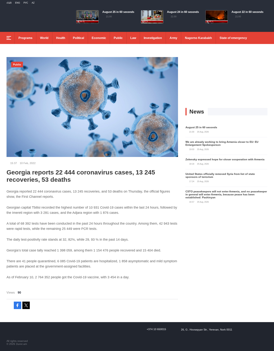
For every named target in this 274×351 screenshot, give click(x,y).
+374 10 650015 (156, 329)
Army (173, 38)
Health (60, 38)
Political (78, 38)
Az (33, 2)
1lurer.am (21, 343)
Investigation (153, 38)
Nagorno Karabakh (198, 38)
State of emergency (233, 38)
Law (133, 38)
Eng (17, 2)
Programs (25, 38)
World (44, 38)
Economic (99, 38)
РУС (25, 2)
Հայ (9, 2)
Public (118, 38)
